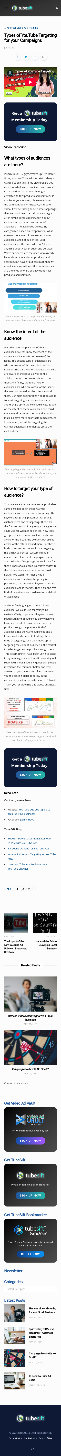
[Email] (43, 57)
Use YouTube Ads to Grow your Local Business (46, 945)
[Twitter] (26, 57)
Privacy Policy (15, 1438)
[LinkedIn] (35, 57)
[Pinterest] (29, 888)
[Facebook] (17, 57)
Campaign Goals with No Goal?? (30, 1069)
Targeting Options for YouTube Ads (28, 848)
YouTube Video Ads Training (22, 28)
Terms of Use (45, 1438)
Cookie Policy (30, 1438)
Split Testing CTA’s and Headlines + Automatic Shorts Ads (41, 1333)
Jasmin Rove (27, 819)
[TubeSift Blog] (22, 8)
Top (31, 1448)
